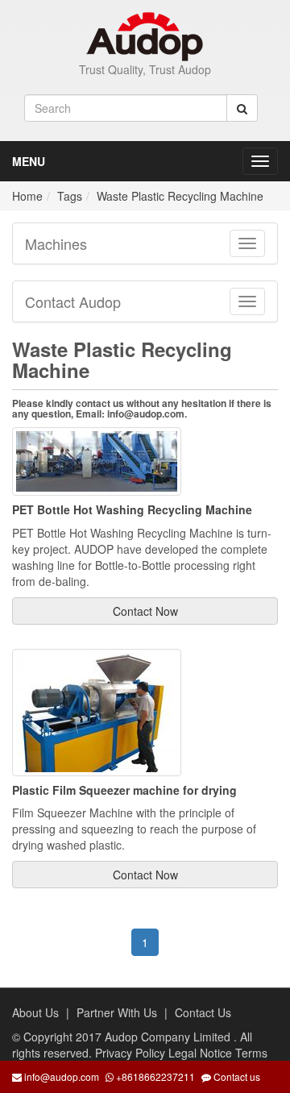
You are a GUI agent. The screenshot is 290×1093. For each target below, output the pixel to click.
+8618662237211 (154, 1076)
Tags (69, 196)
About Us (35, 1012)
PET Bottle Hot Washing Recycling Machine (132, 509)
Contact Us (203, 1012)
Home (27, 196)
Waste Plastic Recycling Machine (180, 196)
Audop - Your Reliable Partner (145, 36)
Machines (56, 243)
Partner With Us (117, 1012)
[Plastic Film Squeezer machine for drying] (96, 710)
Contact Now (145, 611)
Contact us (235, 1076)
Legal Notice (201, 1053)
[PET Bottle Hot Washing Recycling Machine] (96, 459)
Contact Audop (73, 301)
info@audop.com (61, 1076)
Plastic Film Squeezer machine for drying (124, 790)
